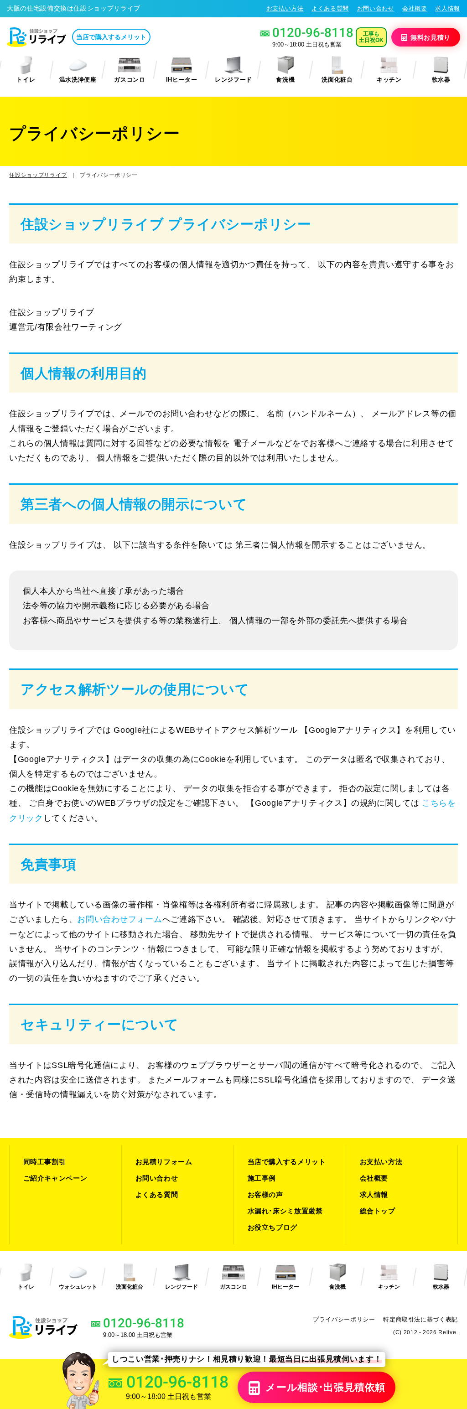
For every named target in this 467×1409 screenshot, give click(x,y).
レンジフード (233, 79)
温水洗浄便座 (78, 79)
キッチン (389, 79)
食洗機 (285, 79)
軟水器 (441, 79)
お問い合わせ (375, 8)
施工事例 (262, 1178)
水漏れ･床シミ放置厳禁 (285, 1211)
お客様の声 (265, 1194)
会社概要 (414, 8)
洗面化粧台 (337, 79)
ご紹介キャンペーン (55, 1178)
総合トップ (377, 1211)
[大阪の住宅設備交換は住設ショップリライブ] (36, 37)
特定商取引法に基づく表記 (420, 1319)
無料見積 (430, 37)
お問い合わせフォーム (119, 919)
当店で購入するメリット (111, 37)
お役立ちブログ (273, 1227)
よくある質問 (330, 8)
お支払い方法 (285, 8)
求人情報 (447, 8)
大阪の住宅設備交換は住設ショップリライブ (73, 8)
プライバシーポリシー (344, 1319)
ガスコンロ (129, 79)
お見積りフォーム (163, 1162)
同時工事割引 (44, 1162)
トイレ (25, 79)
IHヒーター (181, 79)
